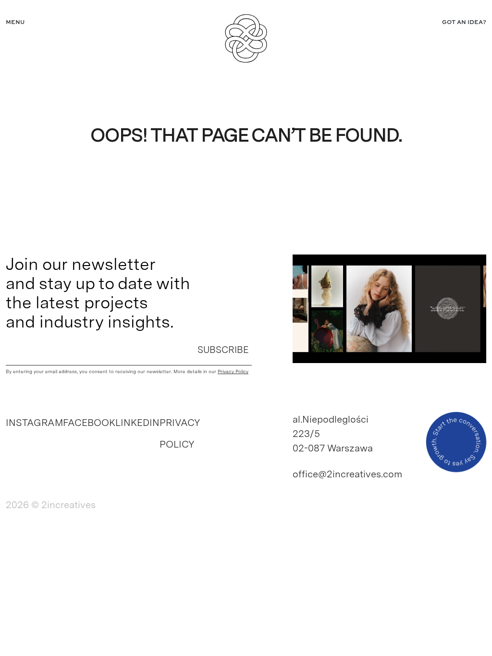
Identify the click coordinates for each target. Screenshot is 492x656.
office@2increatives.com (338, 474)
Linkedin (137, 422)
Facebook (89, 422)
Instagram (34, 422)
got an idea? (464, 22)
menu (15, 22)
